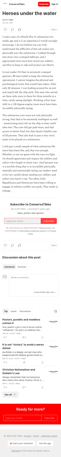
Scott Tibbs (7, 20)
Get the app (45, 443)
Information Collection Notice (33, 230)
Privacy (27, 435)
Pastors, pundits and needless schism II (21, 321)
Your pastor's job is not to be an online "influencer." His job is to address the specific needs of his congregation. (22, 328)
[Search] (56, 311)
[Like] (5, 30)
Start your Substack (23, 443)
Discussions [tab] (25, 311)
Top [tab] (6, 311)
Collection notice (49, 435)
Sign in (55, 4)
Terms (36, 435)
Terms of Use (44, 227)
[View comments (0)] (12, 30)
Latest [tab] (14, 311)
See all (8, 394)
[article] (30, 328)
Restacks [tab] (22, 267)
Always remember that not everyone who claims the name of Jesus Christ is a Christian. (22, 378)
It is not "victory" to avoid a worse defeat (23, 346)
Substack (15, 450)
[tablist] (15, 267)
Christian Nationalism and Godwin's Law (18, 371)
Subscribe (44, 4)
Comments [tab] (9, 267)
